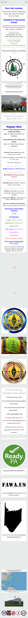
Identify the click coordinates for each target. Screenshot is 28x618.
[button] (2, 2)
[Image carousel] (14, 104)
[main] (14, 30)
